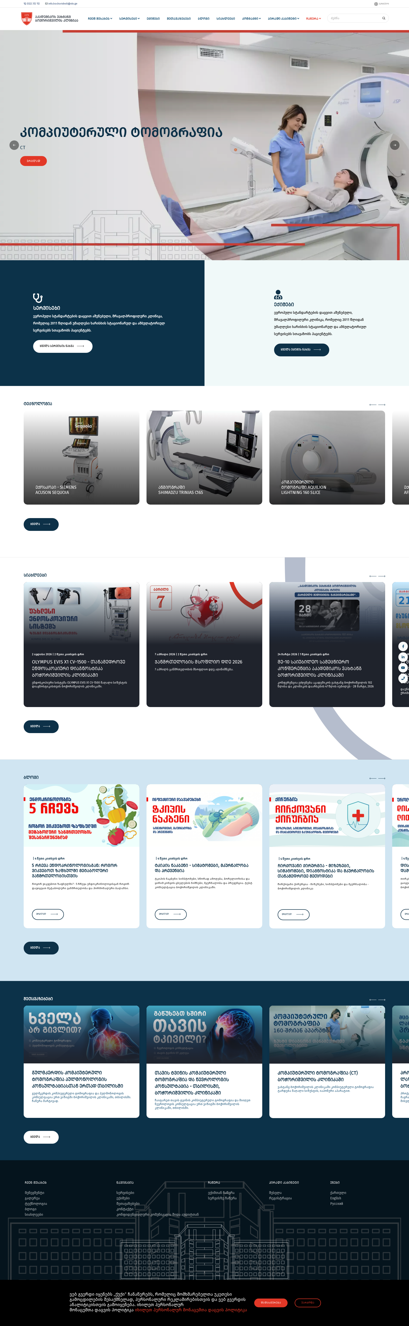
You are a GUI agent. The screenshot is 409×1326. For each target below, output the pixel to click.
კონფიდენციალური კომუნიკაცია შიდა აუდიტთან (157, 1215)
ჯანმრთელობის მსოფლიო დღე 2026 (198, 662)
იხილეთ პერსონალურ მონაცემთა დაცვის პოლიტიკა (191, 1310)
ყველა (35, 523)
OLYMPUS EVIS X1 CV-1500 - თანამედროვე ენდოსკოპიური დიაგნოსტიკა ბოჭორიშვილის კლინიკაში (78, 668)
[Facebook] (403, 646)
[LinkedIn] (403, 657)
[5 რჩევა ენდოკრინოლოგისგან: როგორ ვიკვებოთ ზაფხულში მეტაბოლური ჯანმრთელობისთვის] (81, 815)
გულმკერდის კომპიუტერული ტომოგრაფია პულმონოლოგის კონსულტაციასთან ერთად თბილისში (77, 1079)
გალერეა (32, 1198)
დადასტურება (271, 1302)
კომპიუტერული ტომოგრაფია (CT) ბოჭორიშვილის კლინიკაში (318, 1076)
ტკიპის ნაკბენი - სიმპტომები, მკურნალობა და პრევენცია (202, 868)
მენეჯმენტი (34, 1193)
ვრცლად (33, 161)
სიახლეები (34, 1215)
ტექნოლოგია (36, 1204)
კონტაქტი (124, 1209)
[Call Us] (403, 678)
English (335, 1198)
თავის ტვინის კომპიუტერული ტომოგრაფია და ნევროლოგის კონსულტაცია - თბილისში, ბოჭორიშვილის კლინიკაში (192, 1083)
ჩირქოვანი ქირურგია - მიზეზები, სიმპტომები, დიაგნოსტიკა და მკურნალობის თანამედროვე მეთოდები (326, 871)
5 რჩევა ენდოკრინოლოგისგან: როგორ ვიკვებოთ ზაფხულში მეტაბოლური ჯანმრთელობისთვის (74, 870)
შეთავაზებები (128, 1204)
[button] (395, 145)
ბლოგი (30, 1209)
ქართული (383, 4)
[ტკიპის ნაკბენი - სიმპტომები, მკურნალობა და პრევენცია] (204, 815)
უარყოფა (307, 1302)
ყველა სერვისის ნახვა (57, 346)
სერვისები (125, 1193)
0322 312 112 (33, 3)
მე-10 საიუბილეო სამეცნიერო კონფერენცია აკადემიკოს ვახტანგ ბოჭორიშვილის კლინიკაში (320, 668)
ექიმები (123, 1198)
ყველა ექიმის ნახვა (296, 349)
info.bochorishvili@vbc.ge (62, 3)
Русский (336, 1204)
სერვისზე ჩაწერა (222, 1198)
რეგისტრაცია (280, 1198)
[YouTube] (403, 667)
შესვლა (275, 1193)
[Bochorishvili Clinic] (49, 19)
